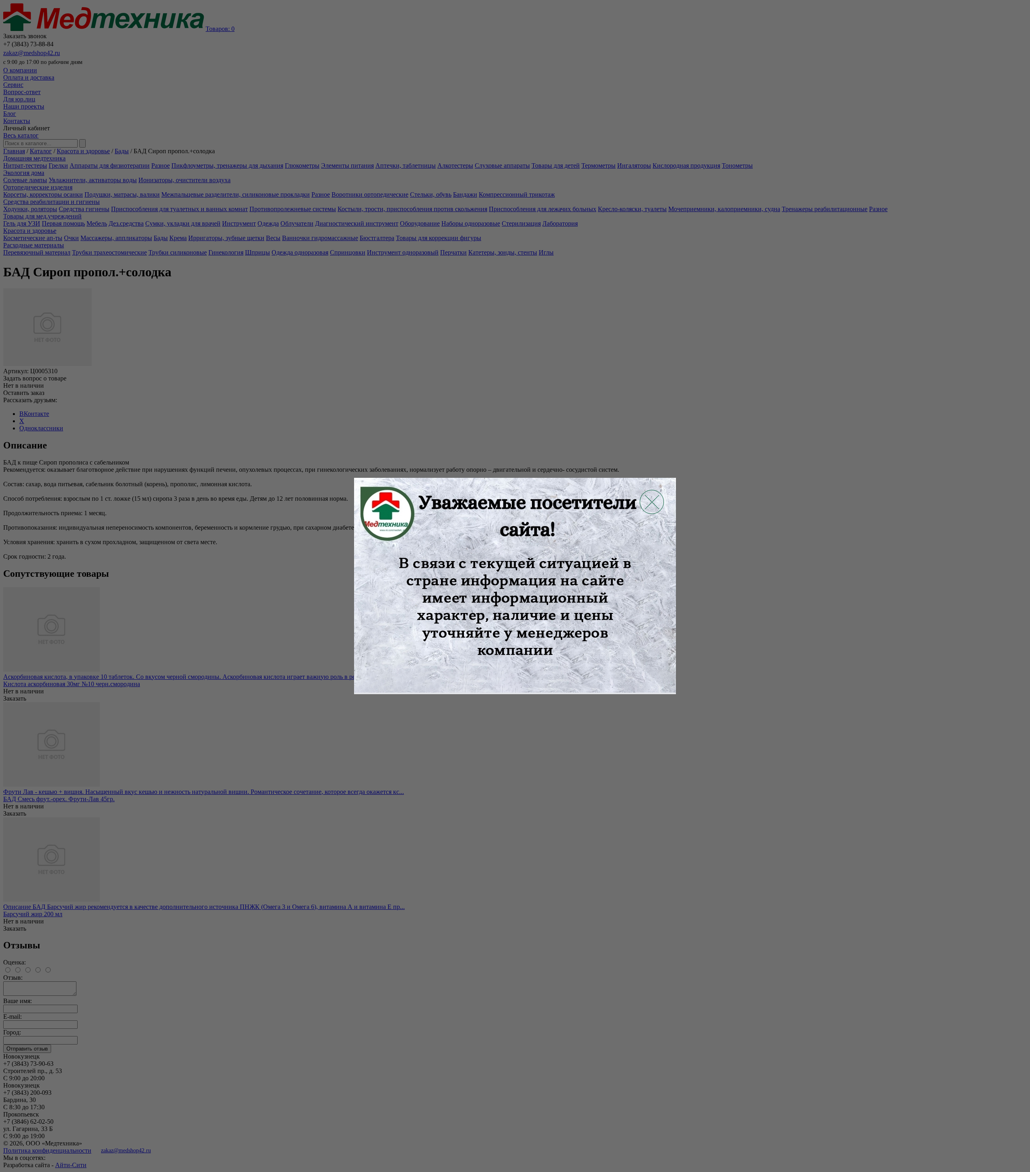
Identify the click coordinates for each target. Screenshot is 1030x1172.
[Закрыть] (652, 502)
